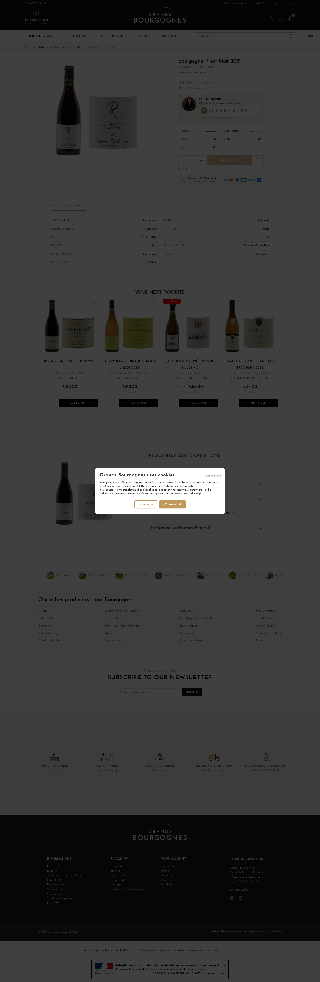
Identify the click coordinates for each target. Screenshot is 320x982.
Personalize (146, 504)
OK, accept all (172, 504)
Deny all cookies (213, 475)
